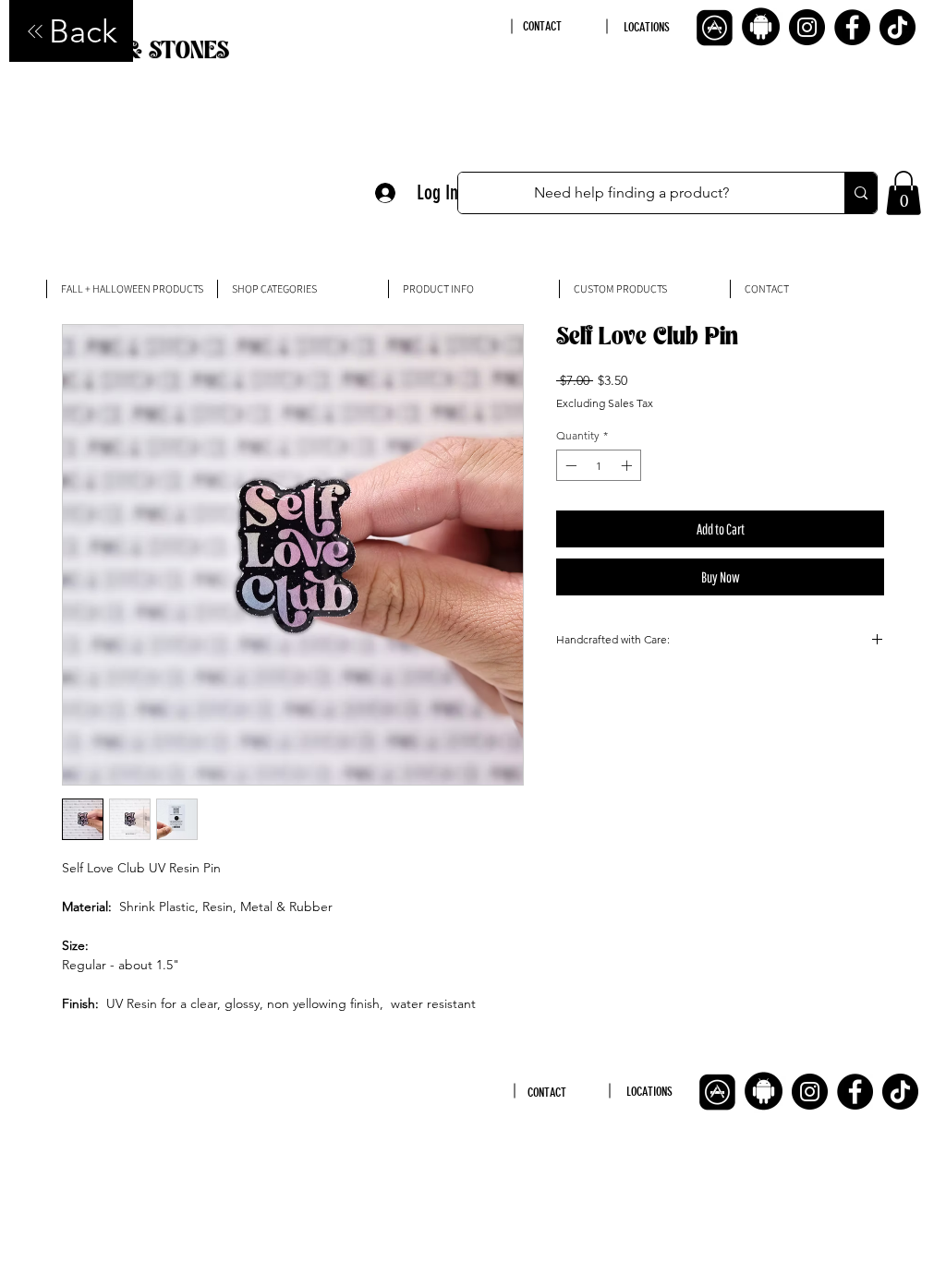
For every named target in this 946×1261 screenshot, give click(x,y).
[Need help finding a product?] (860, 193)
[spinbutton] (598, 465)
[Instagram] (807, 27)
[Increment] (628, 465)
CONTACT (542, 26)
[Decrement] (569, 465)
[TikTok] (897, 27)
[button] (903, 193)
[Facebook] (852, 27)
